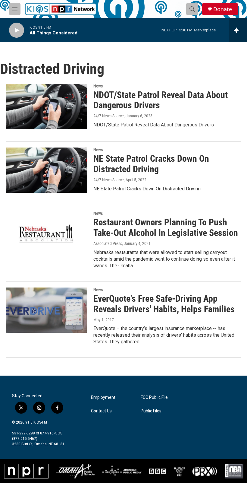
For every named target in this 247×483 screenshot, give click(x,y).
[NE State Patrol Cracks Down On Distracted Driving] (46, 170)
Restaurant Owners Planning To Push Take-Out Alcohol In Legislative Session (165, 227)
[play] (16, 30)
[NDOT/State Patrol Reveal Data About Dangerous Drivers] (46, 106)
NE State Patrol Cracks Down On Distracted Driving (151, 163)
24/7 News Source (108, 115)
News (98, 86)
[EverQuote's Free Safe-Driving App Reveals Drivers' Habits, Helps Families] (46, 310)
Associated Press (107, 243)
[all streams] (238, 30)
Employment (103, 397)
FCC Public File (154, 397)
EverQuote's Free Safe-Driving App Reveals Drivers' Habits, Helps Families (164, 303)
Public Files (151, 411)
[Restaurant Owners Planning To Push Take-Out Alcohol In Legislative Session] (46, 233)
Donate (222, 9)
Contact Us (101, 411)
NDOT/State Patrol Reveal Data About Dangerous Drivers (160, 100)
